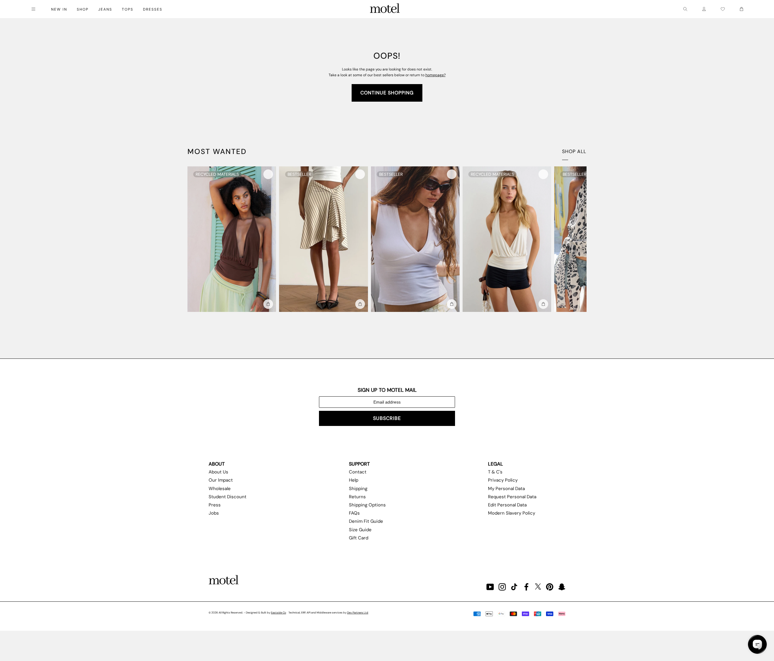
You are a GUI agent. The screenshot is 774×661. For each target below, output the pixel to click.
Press (215, 505)
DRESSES (152, 9)
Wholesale (220, 489)
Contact (357, 472)
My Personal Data (506, 489)
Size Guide (360, 530)
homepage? (435, 75)
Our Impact (221, 480)
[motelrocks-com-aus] (385, 9)
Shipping (358, 489)
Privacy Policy (503, 480)
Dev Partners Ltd (357, 612)
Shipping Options (367, 505)
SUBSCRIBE (387, 418)
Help (353, 480)
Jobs (214, 513)
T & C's (495, 472)
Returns (357, 497)
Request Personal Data (512, 497)
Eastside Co (278, 612)
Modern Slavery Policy (511, 513)
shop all (574, 151)
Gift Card (358, 538)
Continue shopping (387, 93)
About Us (218, 472)
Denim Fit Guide (366, 521)
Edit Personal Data (507, 505)
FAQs (354, 513)
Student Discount (227, 497)
